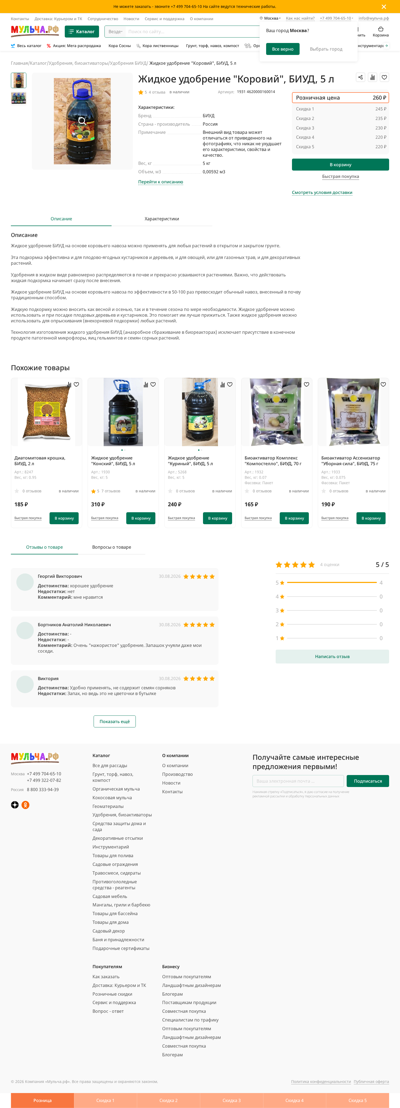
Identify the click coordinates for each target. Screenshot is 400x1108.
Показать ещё (115, 721)
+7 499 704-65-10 (44, 774)
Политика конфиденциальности (321, 1081)
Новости (131, 18)
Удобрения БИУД (128, 63)
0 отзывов (32, 490)
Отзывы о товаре (44, 547)
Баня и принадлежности (118, 940)
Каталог (85, 32)
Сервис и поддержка (164, 18)
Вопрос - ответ (108, 1011)
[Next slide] (386, 46)
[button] (122, 450)
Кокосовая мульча (112, 798)
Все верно (283, 49)
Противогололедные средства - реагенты (115, 885)
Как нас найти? (300, 18)
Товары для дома (111, 922)
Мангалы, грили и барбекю (121, 905)
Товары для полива (113, 856)
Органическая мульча (116, 789)
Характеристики (162, 219)
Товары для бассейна (115, 913)
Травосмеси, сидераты (117, 873)
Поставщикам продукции (189, 1002)
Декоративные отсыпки (118, 838)
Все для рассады (110, 765)
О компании (201, 18)
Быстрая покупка (28, 518)
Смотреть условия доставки (322, 192)
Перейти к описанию (160, 182)
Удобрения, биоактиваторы (78, 63)
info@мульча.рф (374, 18)
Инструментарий (111, 847)
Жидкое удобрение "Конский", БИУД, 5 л (113, 461)
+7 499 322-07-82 (44, 780)
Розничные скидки (112, 994)
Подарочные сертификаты (121, 948)
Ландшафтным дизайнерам (191, 985)
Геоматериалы (108, 806)
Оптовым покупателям (186, 977)
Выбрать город (326, 49)
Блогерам (172, 994)
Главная (19, 63)
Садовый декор (109, 931)
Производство (177, 774)
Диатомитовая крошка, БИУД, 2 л (39, 461)
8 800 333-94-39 (43, 789)
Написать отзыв (332, 656)
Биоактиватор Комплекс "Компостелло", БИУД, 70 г (273, 461)
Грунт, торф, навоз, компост (113, 777)
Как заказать (106, 977)
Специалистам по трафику (190, 1020)
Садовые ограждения (115, 864)
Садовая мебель (110, 896)
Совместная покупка (184, 1011)
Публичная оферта (371, 1081)
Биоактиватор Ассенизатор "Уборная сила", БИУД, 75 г (350, 461)
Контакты (20, 18)
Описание (61, 219)
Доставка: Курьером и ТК (58, 18)
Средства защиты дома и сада (119, 826)
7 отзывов (110, 490)
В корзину (340, 165)
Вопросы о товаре (111, 547)
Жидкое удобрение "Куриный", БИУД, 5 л (190, 461)
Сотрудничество (103, 18)
